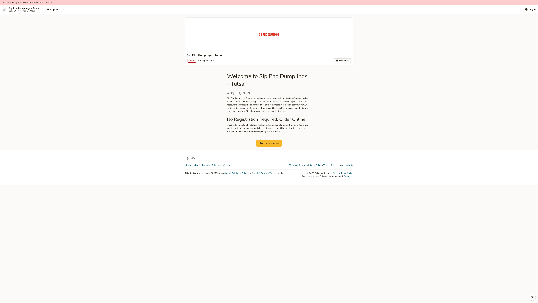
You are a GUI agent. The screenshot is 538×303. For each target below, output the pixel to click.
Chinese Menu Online (343, 173)
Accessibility (347, 165)
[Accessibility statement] (532, 297)
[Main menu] (4, 9)
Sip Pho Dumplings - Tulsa (24, 8)
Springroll (348, 176)
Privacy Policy (314, 165)
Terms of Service (331, 165)
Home (188, 165)
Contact (227, 165)
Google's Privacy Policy (236, 173)
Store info (343, 60)
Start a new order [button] (269, 143)
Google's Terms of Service (264, 173)
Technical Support (297, 165)
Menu (197, 165)
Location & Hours (211, 165)
